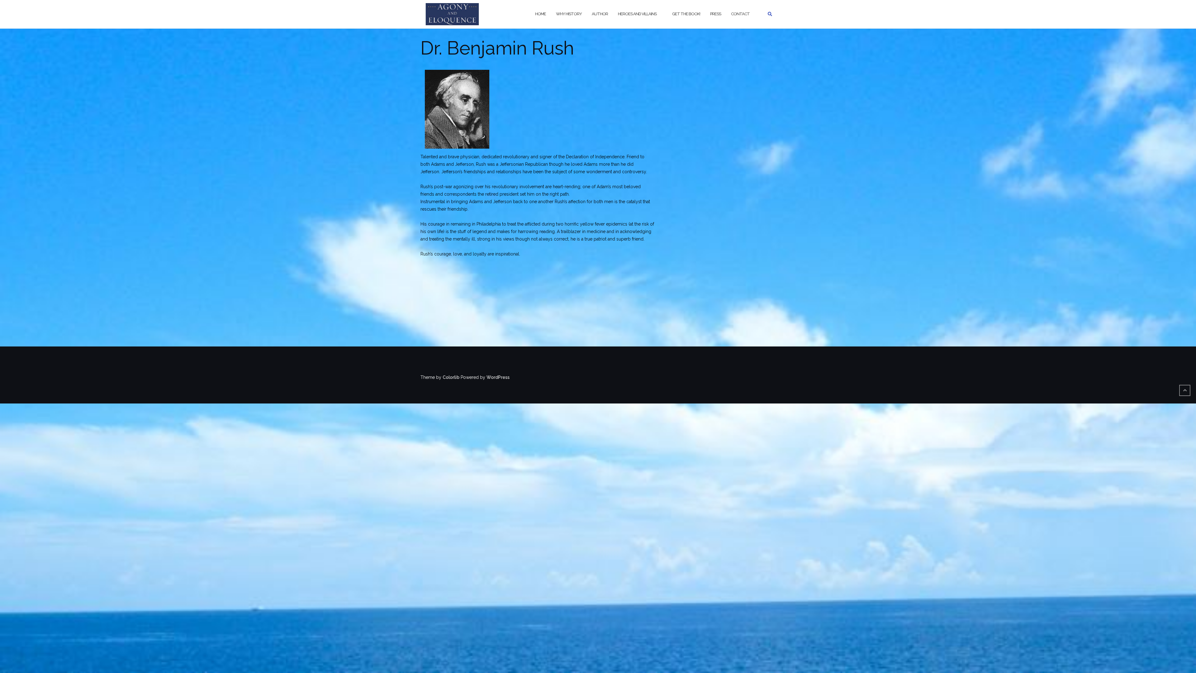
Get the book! (686, 14)
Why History (569, 14)
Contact (740, 14)
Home (540, 14)
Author (600, 14)
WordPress (498, 377)
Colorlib (451, 377)
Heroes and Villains (637, 14)
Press (715, 14)
